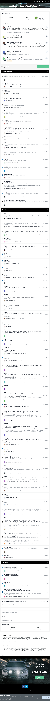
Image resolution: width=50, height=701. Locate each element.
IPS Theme (12, 688)
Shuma (10, 332)
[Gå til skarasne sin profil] (4, 462)
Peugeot (6, 423)
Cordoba (17, 466)
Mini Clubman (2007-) (36, 395)
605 (19, 426)
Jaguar (5, 312)
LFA (6, 366)
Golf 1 (34, 518)
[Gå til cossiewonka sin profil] (4, 250)
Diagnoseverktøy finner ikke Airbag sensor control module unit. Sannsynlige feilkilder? (23, 234)
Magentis (29, 331)
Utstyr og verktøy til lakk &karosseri (27, 128)
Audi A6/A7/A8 (32, 231)
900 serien (7, 534)
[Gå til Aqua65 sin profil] (4, 420)
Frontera (36, 411)
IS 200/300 (26, 365)
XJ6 (9, 314)
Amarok (6, 518)
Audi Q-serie (38, 231)
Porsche (6, 438)
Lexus (5, 364)
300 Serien (21, 533)
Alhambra (7, 466)
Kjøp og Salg (5, 562)
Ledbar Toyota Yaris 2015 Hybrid (12, 514)
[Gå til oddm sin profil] (4, 154)
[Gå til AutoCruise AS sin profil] (4, 579)
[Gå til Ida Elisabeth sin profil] (4, 444)
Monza (21, 412)
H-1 (26, 295)
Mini (5, 392)
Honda (5, 280)
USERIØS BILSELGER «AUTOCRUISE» (13, 578)
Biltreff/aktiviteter (8, 174)
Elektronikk (6, 83)
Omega (24, 412)
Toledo (32, 466)
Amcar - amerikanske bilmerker (11, 221)
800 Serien (37, 533)
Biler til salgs (7, 582)
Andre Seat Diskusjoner (10, 468)
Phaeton (32, 520)
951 (17, 439)
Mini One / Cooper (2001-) (18, 393)
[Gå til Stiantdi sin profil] (4, 100)
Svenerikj (20, 54)
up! (39, 521)
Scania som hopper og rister (11, 291)
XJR (27, 313)
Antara (9, 411)
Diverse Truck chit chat (37, 287)
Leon (29, 466)
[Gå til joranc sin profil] (4, 344)
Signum (36, 412)
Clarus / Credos (23, 331)
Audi (5, 230)
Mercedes (6, 385)
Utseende (25, 688)
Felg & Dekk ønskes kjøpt (10, 591)
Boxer (28, 426)
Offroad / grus (12, 98)
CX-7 (39, 374)
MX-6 (18, 376)
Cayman (11, 441)
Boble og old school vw (17, 518)
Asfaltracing (18, 98)
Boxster (39, 439)
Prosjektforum (7, 166)
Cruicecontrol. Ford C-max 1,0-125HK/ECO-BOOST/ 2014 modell (19, 277)
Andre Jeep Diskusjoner (27, 323)
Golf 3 (6, 520)
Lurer (7, 388)
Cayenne (7, 441)
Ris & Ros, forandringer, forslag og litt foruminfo (14, 200)
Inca (26, 466)
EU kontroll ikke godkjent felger (12, 107)
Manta (10, 412)
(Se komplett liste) (44, 601)
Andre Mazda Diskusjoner (10, 377)
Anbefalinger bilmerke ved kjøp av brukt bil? (15, 196)
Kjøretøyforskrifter (14, 121)
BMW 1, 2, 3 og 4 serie (9, 246)
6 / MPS (21, 374)
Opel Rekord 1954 (9, 154)
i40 (36, 297)
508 (13, 426)
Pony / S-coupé (8, 297)
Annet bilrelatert (7, 181)
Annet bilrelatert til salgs (9, 566)
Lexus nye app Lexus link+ (11, 369)
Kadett (14, 412)
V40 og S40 (15, 534)
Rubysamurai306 (21, 32)
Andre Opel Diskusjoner (26, 414)
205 (10, 424)
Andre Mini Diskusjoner (21, 396)
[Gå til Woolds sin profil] (3, 43)
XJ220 (22, 313)
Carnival (10, 331)
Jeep (5, 321)
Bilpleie (5, 90)
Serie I (27, 348)
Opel (5, 410)
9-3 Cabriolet (24, 456)
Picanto (36, 331)
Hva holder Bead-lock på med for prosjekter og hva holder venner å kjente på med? (23, 226)
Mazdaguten (41, 18)
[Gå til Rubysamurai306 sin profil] (3, 27)
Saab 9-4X (30, 456)
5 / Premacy (16, 374)
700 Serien (32, 533)
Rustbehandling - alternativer (12, 133)
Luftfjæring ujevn (9, 504)
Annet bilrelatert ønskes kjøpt (11, 567)
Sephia (6, 332)
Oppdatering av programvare (11, 490)
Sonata (18, 297)
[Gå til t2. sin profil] (4, 514)
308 (27, 424)
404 (34, 424)
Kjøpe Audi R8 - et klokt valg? (12, 218)
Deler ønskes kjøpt (20, 591)
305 (20, 424)
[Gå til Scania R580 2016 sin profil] (4, 291)
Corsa (33, 411)
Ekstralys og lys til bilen (10, 84)
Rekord (28, 412)
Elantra (23, 295)
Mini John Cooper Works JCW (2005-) (13, 395)
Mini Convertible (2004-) (27, 395)
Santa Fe (14, 297)
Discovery (12, 348)
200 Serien (16, 533)
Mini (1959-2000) (8, 393)
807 (26, 426)
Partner (35, 426)
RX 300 (14, 365)
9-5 (33, 456)
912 (8, 439)
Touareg (33, 521)
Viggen (6, 457)
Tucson (21, 297)
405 (37, 424)
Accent (6, 295)
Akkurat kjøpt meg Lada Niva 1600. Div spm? (15, 344)
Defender (7, 348)
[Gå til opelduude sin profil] (4, 256)
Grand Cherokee (13, 323)
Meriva (17, 412)
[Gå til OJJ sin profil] (4, 451)
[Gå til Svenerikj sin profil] (3, 52)
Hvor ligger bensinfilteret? (11, 263)
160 (12, 533)
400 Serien (26, 533)
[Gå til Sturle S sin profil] (4, 586)
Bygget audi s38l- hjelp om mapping (13, 170)
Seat (5, 465)
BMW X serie (27, 246)
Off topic (6, 192)
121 (24, 374)
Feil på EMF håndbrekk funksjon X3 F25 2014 (15, 249)
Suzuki (29, 54)
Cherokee (7, 323)
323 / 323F (28, 374)
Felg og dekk (7, 103)
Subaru (5, 484)
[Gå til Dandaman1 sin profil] (4, 435)
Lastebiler (6, 286)
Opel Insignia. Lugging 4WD (14, 42)
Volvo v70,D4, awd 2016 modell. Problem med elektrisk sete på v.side (20, 543)
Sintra (39, 412)
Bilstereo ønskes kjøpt (17, 590)
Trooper (10, 305)
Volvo (24, 287)
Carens (6, 331)
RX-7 (32, 376)
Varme (7, 308)
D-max (6, 305)
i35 (34, 295)
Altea (11, 466)
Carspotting (7, 159)
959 (27, 439)
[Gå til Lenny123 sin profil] (4, 504)
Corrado (30, 518)
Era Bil (7, 123)
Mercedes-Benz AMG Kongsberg (16, 36)
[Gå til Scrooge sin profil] (4, 382)
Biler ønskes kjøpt (8, 583)
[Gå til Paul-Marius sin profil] (4, 529)
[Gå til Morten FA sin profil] (4, 318)
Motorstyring (27, 84)
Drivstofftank (8, 557)
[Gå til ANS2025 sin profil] (4, 123)
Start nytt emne (43, 66)
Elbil (5, 142)
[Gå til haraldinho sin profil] (4, 326)
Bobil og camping (8, 136)
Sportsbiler (6, 213)
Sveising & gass (16, 128)
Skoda (5, 476)
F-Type (6, 313)
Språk (21, 688)
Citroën (5, 253)
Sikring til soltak (9, 434)
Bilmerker (4, 209)
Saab (5, 454)
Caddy (27, 518)
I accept (47, 697)
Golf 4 (10, 520)
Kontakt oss (38, 688)
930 (15, 439)
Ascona (13, 411)
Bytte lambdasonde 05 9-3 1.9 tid (12, 462)
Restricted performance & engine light (13, 318)
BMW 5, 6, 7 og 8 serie (19, 246)
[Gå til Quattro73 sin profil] (4, 107)
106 (6, 424)
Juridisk (6, 120)
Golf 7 (20, 520)
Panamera (16, 441)
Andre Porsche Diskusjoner (24, 441)
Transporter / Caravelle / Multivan (20, 521)
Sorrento (14, 332)
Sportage (19, 332)
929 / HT (35, 374)
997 (36, 439)
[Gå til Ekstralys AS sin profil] (4, 218)
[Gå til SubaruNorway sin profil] (3, 58)
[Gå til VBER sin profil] (4, 370)
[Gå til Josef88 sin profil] (4, 389)
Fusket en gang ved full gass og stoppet (14, 472)
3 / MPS (11, 374)
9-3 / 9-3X (19, 456)
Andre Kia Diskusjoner (25, 332)
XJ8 (25, 313)
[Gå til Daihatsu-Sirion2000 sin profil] (4, 263)
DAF (9, 287)
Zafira (20, 414)
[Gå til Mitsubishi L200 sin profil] (4, 177)
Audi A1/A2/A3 (20, 231)
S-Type (10, 313)
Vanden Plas (15, 313)
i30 (32, 295)
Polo (36, 520)
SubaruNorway (21, 59)
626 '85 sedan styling (13, 26)
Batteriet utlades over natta (11, 86)
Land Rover (6, 347)
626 (32, 374)
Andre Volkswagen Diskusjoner (15, 522)
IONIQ (37, 295)
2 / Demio (7, 374)
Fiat (5, 267)
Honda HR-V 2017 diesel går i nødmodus (14, 282)
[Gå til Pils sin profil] (4, 300)
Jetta (23, 520)
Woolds (19, 48)
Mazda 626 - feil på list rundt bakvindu (13, 382)
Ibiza (24, 466)
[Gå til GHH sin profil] (4, 543)
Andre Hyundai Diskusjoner (29, 297)
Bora (24, 518)
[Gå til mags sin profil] (4, 235)
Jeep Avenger (8, 326)
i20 (30, 295)
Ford (5, 274)
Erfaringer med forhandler (11, 570)
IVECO (12, 287)
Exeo (21, 466)
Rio (39, 331)
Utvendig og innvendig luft (14, 51)
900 (12, 456)
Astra (16, 411)
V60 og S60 (23, 534)
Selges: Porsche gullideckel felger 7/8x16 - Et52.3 (16, 596)
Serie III (34, 348)
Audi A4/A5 (26, 231)
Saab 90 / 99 (7, 456)
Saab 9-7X (37, 456)
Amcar (6, 287)
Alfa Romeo (6, 238)
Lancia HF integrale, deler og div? (12, 360)
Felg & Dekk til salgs (27, 590)
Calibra (19, 411)
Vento (6, 522)
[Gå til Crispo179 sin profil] (4, 571)
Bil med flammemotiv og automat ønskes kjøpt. (15, 585)
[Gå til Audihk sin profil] (4, 171)
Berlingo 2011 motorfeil (10, 256)
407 (41, 424)
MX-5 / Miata (13, 376)
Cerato (17, 331)
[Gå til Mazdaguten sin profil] (36, 17)
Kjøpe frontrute (9, 401)
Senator (32, 412)
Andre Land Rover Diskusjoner (11, 350)
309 (32, 424)
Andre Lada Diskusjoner (10, 340)
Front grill (8, 551)
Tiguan (29, 521)
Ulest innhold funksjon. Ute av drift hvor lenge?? (16, 205)
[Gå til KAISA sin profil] (4, 353)
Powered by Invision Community (25, 690)
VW (5, 517)
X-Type (6, 314)
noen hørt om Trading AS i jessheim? (13, 188)
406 (39, 424)
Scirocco (7, 521)
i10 (28, 295)
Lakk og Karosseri (8, 127)
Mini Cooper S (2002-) (29, 393)
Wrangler (19, 323)
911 (20, 439)
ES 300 (6, 365)
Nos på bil (8, 100)
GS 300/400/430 (19, 365)
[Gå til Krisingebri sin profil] (4, 401)
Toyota (5, 508)
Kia (4, 329)
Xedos (37, 376)
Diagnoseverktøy (9, 335)
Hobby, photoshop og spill (10, 110)
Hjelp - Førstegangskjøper (11, 444)
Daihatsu (6, 260)
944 (24, 439)
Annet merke (29, 287)
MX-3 (9, 376)
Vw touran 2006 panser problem (12, 93)
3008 (30, 424)
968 (29, 439)
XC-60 (36, 534)
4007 (6, 426)
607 (21, 426)
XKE (30, 313)
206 (13, 424)
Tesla (5, 501)
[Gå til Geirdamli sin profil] (4, 93)
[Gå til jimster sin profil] (4, 596)
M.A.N (15, 287)
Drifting (6, 98)
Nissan (5, 404)
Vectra (16, 414)
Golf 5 (13, 520)
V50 (19, 534)
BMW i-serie (33, 246)
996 (34, 439)
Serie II (30, 348)
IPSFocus (17, 688)
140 (10, 533)
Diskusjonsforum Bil (7, 71)
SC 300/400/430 (38, 365)
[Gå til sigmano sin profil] (4, 147)
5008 (16, 426)
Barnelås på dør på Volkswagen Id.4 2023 (14, 147)
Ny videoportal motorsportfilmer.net (17, 58)
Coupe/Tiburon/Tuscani (16, 295)
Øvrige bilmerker (7, 547)
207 (15, 424)
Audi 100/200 (13, 231)
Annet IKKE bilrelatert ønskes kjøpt (12, 575)
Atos (10, 295)
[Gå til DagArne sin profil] (4, 277)
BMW (5, 245)
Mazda (5, 373)
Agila (6, 411)
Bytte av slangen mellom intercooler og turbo (15, 353)
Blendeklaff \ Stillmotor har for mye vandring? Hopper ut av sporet (19, 481)
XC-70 (39, 534)
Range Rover (22, 348)
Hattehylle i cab (9, 451)
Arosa (14, 466)
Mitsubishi (6, 555)
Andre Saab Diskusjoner (14, 457)
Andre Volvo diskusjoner (14, 536)
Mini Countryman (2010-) (10, 396)
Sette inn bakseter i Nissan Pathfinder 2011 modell (16, 406)
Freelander (17, 348)
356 (6, 439)
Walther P (20, 38)
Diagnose (22, 84)
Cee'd (14, 331)
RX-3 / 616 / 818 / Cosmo (25, 376)
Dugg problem (9, 270)
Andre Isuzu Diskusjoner (18, 305)
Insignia (6, 412)
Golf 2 (37, 518)
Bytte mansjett (9, 528)
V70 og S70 (29, 534)
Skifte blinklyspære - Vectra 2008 (12, 420)
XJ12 (19, 313)
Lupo (26, 520)
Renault (5, 447)
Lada (5, 339)
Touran (36, 521)
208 (17, 424)
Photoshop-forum (31, 38)
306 (22, 424)
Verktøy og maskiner (9, 182)
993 (32, 439)
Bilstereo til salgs (8, 590)
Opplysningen (28, 121)
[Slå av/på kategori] (47, 71)
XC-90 (6, 536)
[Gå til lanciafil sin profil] (4, 360)
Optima (33, 331)
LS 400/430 (31, 365)
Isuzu (5, 304)
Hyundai (6, 294)
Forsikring (7, 121)
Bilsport (5, 97)
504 (9, 426)
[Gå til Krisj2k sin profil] (4, 481)
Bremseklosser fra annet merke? (12, 241)
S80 (33, 534)
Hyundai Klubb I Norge (10, 300)
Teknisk (27, 32)
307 (24, 424)
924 (13, 439)
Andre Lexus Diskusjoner (13, 366)
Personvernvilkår (32, 688)
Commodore (28, 411)
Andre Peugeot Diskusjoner (10, 427)
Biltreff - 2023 (9, 177)
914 (10, 439)
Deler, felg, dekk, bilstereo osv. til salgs (12, 589)
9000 (15, 456)
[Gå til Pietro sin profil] (4, 133)
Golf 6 (16, 520)
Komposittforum (8, 128)
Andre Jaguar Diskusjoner (37, 313)
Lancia (5, 357)
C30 (11, 534)
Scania (21, 287)
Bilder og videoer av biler (38, 59)
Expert (32, 426)
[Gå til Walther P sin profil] (3, 36)
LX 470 (10, 365)
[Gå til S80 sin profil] (4, 336)
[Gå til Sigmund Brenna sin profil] (4, 86)
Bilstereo (17, 84)
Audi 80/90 (7, 231)
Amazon (7, 533)
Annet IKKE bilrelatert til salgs (10, 574)
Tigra (13, 414)
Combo (23, 411)
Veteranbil (6, 151)
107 (8, 424)
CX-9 (6, 376)
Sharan (11, 521)
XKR (12, 314)
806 (23, 426)
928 (22, 439)
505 (11, 426)
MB (18, 287)
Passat (28, 520)
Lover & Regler (21, 121)
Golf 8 (23, 522)
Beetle (10, 518)
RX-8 (34, 376)
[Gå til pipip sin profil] (4, 241)
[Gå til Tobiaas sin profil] (4, 406)
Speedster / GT (8, 414)
